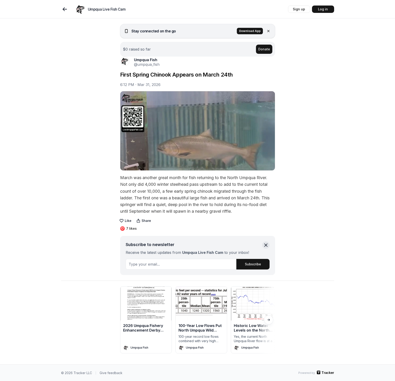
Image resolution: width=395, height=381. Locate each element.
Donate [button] (264, 49)
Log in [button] (323, 9)
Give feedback (111, 373)
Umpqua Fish (145, 59)
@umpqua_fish (147, 64)
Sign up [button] (299, 9)
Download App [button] (250, 31)
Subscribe (253, 264)
